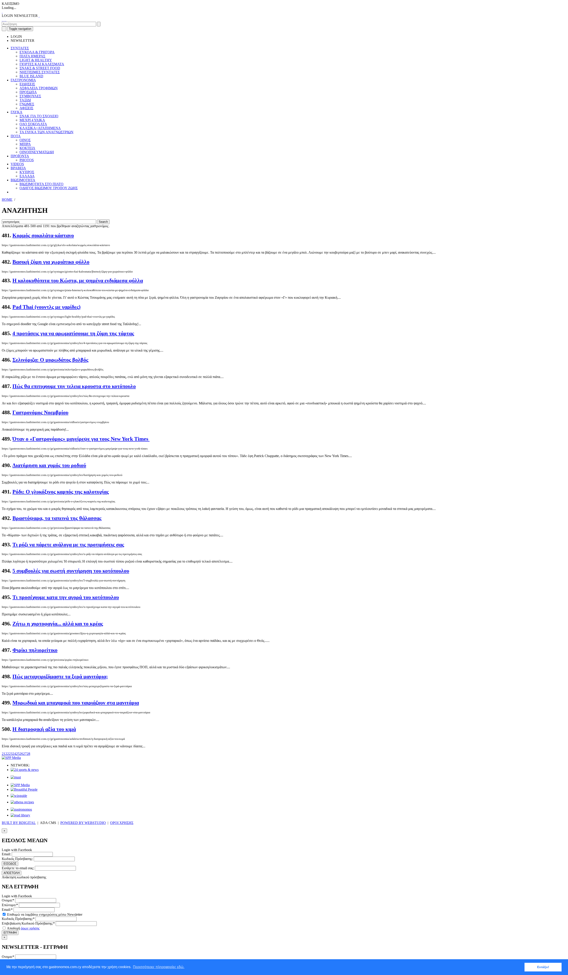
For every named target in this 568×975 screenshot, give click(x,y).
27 (25, 754)
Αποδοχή (22, 928)
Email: (6, 854)
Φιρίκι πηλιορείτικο (34, 650)
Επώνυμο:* (10, 905)
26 (21, 754)
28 (28, 754)
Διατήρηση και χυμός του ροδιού (49, 465)
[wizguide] (19, 796)
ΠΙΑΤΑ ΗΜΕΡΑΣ (32, 56)
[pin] (5, 20)
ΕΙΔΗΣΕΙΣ (27, 84)
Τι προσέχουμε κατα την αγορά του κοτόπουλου (65, 597)
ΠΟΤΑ (16, 136)
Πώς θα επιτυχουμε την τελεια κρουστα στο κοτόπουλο (74, 386)
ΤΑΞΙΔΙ (25, 100)
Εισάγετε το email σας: (18, 868)
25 (18, 754)
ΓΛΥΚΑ (16, 112)
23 (10, 754)
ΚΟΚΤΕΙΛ (27, 148)
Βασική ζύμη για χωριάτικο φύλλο (50, 262)
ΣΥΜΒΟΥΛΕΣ (30, 96)
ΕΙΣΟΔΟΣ (10, 863)
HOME (7, 199)
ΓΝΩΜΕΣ (27, 104)
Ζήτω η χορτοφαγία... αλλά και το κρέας (57, 624)
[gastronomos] (21, 809)
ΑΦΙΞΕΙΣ (26, 108)
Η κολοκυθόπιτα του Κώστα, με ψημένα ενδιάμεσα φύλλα (77, 280)
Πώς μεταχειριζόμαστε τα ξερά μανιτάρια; (60, 676)
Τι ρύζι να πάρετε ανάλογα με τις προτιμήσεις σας (68, 544)
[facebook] (2, 20)
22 (7, 754)
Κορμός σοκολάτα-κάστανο (43, 235)
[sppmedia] (11, 758)
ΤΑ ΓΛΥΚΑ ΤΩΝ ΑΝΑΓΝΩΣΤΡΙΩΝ (46, 132)
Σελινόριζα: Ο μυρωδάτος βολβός (50, 360)
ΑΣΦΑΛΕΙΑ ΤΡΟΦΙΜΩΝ (39, 88)
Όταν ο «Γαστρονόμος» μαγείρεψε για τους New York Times (81, 439)
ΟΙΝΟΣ (25, 140)
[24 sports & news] (25, 770)
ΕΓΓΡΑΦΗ (10, 932)
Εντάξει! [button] (543, 967)
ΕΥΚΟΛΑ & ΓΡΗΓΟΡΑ (37, 52)
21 (3, 754)
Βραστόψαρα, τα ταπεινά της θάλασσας (56, 518)
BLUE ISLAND (31, 76)
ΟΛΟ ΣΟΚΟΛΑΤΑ (33, 124)
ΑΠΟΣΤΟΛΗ (12, 873)
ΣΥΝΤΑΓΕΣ (20, 48)
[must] (16, 777)
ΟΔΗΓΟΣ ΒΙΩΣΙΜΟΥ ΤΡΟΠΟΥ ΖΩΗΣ (49, 188)
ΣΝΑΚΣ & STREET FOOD (40, 68)
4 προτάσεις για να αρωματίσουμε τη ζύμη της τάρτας (73, 333)
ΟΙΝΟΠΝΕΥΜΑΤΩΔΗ (37, 152)
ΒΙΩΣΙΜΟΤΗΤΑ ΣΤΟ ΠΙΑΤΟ (41, 184)
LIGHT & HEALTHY (36, 60)
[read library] (20, 815)
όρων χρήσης (30, 928)
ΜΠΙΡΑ (25, 144)
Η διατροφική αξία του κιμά (44, 729)
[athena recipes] (22, 802)
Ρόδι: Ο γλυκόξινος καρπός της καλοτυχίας (60, 492)
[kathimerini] (20, 785)
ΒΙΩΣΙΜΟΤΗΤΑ (23, 180)
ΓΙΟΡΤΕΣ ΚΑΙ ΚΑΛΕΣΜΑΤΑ (42, 64)
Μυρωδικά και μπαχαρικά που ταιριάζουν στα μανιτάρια (75, 703)
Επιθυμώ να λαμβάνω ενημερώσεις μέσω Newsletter (44, 914)
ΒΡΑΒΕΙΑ (18, 168)
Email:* (7, 909)
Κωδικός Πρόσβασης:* (18, 919)
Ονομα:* (8, 900)
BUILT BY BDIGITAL (19, 823)
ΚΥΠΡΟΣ (27, 172)
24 (14, 754)
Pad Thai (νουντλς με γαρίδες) (46, 307)
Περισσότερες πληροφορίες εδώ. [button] (158, 967)
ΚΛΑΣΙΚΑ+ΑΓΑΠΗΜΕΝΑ (40, 128)
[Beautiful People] (24, 789)
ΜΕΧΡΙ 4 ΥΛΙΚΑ (32, 120)
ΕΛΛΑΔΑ (27, 176)
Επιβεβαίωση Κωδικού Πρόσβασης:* (28, 923)
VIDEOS (17, 164)
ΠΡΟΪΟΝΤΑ (20, 156)
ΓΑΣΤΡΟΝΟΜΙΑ (23, 80)
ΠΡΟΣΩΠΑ (28, 92)
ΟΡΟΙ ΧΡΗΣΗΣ (121, 823)
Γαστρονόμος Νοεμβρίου (40, 412)
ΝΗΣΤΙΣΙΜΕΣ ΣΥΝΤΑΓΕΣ (40, 72)
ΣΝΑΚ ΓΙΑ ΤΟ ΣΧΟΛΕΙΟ (39, 116)
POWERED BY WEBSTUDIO (83, 823)
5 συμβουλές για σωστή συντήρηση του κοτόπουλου (70, 571)
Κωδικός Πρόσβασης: (17, 859)
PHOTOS (27, 160)
